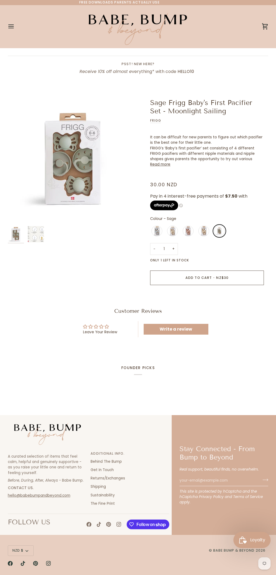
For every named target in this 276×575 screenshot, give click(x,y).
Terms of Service (248, 496)
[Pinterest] (108, 524)
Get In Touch (102, 469)
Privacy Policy (211, 496)
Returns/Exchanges (108, 478)
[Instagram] (118, 524)
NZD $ (18, 550)
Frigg (155, 120)
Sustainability (103, 495)
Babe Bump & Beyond (233, 550)
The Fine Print (103, 503)
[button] (47, 452)
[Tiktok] (99, 524)
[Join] (263, 479)
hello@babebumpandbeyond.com (39, 495)
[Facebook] (89, 524)
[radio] (157, 231)
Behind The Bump (106, 461)
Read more (160, 164)
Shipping (98, 486)
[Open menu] (16, 26)
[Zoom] (73, 158)
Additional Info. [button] (108, 453)
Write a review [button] (176, 329)
